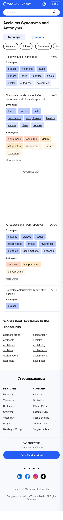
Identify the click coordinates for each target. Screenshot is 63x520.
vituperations (31, 264)
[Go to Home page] (17, 4)
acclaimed (9, 345)
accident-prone (11, 335)
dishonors (13, 153)
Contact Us (38, 400)
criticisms (13, 264)
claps (25, 125)
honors (12, 76)
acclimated (39, 360)
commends (14, 118)
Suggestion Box (41, 429)
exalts (11, 83)
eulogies (13, 251)
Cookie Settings (41, 417)
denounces (14, 139)
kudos (40, 236)
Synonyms (37, 37)
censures (31, 139)
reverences (47, 244)
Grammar (8, 411)
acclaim (37, 340)
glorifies (37, 76)
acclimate (8, 360)
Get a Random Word (32, 455)
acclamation (40, 350)
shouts (31, 244)
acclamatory (40, 355)
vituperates (14, 146)
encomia (49, 251)
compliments (33, 118)
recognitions (15, 244)
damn (45, 139)
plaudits (12, 236)
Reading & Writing (12, 429)
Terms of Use (40, 423)
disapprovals (15, 271)
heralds (50, 118)
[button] (44, 3)
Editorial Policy (40, 411)
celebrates (43, 83)
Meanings (14, 37)
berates (50, 146)
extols (50, 76)
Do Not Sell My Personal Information (31, 489)
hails (24, 76)
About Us (37, 394)
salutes (12, 125)
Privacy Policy (40, 406)
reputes (37, 125)
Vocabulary (9, 417)
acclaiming (39, 345)
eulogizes (26, 83)
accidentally (40, 335)
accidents (8, 340)
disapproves (33, 146)
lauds (42, 69)
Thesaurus (8, 400)
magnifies (27, 69)
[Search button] (54, 12)
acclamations (31, 251)
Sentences (8, 406)
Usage (6, 423)
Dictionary (8, 394)
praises (12, 69)
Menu (55, 3)
